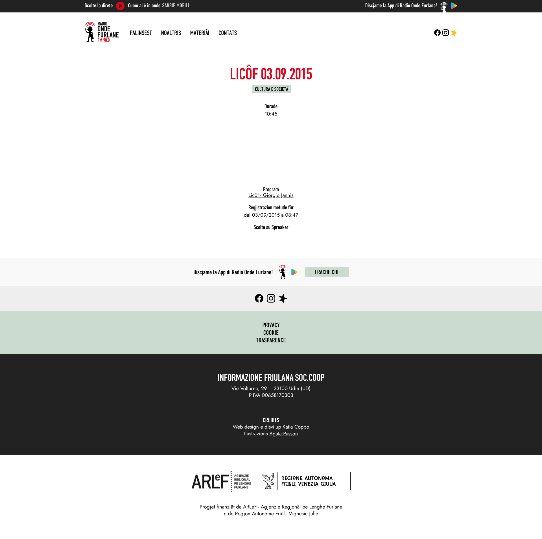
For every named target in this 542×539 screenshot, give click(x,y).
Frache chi (326, 272)
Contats (227, 33)
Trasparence (271, 340)
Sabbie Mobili (175, 5)
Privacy (270, 325)
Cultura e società (271, 89)
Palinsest (141, 33)
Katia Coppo (296, 427)
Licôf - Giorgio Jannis (270, 195)
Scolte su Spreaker (270, 227)
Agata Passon (283, 433)
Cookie (271, 332)
